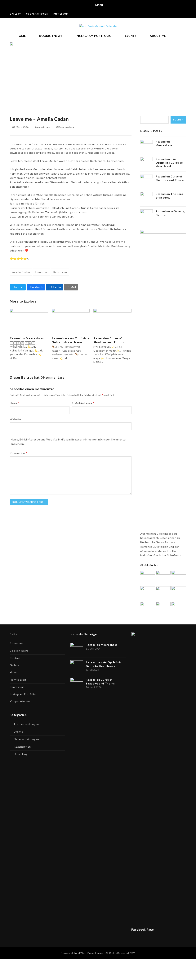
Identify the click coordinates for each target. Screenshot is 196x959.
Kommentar (18, 453)
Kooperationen (20, 701)
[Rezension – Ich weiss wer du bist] (147, 609)
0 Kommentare (65, 127)
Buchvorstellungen (26, 724)
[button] (98, 5)
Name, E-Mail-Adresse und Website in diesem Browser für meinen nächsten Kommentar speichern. (69, 441)
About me (16, 643)
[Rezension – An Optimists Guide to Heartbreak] (71, 320)
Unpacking (21, 754)
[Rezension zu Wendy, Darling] (163, 593)
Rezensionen (42, 127)
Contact (15, 658)
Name (14, 403)
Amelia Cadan (21, 272)
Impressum (17, 687)
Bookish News (19, 650)
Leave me (41, 272)
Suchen (178, 119)
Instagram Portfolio (23, 694)
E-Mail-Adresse (83, 403)
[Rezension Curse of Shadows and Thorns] (112, 320)
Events (18, 731)
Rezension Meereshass (27, 338)
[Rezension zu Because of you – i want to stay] (163, 609)
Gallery (14, 665)
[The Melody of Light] (179, 593)
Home (13, 672)
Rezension (60, 272)
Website (15, 419)
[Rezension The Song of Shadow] (147, 593)
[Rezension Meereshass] (29, 320)
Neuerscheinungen (26, 739)
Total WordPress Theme (88, 953)
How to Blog (18, 679)
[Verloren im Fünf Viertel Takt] (179, 609)
